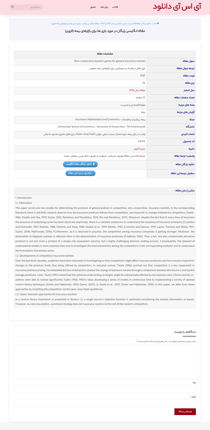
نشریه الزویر (139, 149)
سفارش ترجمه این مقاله (80, 173)
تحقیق (93, 7)
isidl (116, 7)
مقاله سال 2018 (137, 91)
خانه (155, 23)
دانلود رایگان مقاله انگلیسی (79, 164)
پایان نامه (104, 7)
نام (194, 383)
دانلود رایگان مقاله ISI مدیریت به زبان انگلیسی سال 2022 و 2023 (126, 23)
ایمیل (193, 397)
